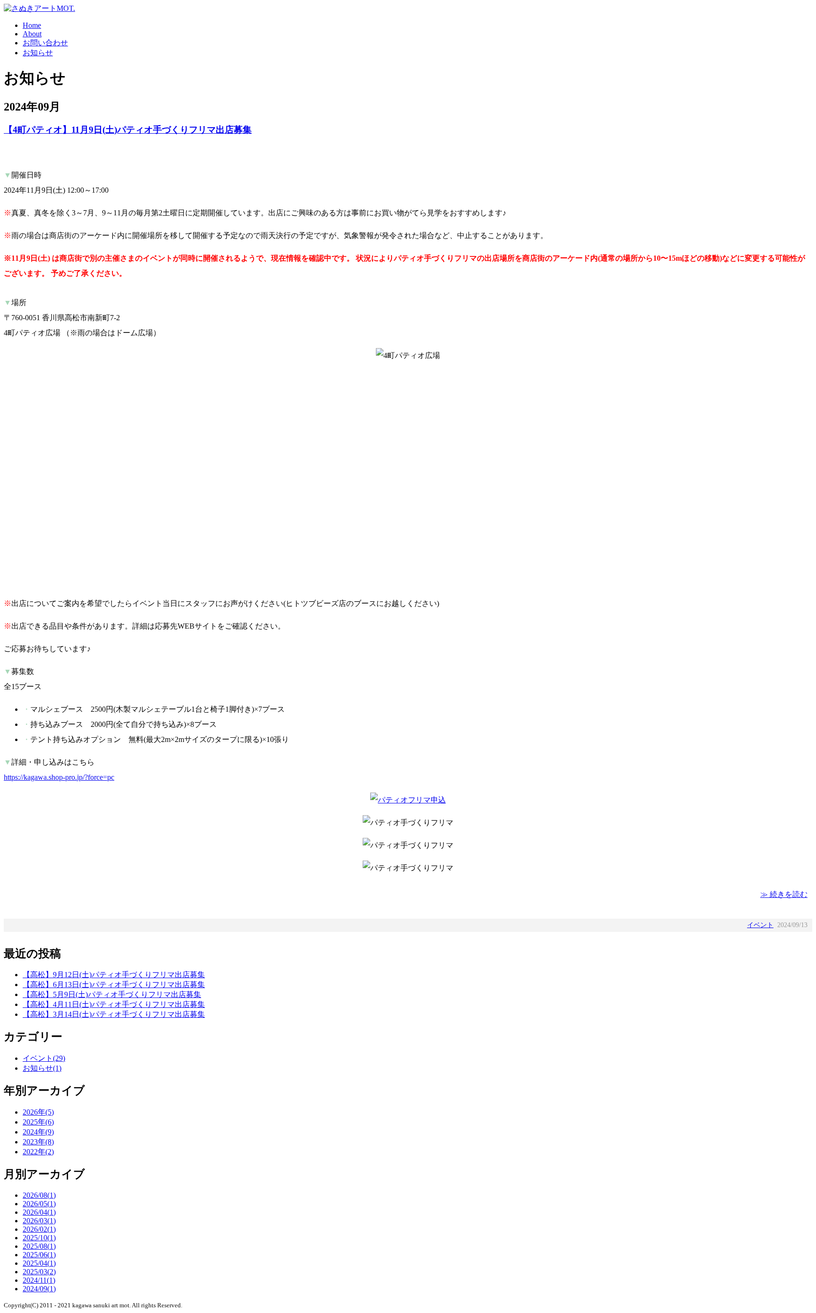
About (32, 34)
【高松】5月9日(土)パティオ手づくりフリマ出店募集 (112, 994)
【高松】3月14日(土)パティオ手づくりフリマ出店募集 (114, 1014)
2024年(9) (38, 1132)
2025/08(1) (39, 1246)
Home (32, 25)
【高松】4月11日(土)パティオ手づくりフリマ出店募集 (114, 1004)
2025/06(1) (39, 1255)
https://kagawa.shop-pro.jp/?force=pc (59, 777)
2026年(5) (38, 1112)
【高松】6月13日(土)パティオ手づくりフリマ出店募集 (114, 984)
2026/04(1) (39, 1212)
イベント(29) (44, 1058)
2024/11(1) (39, 1280)
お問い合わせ (45, 43)
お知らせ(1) (42, 1068)
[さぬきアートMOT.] (39, 8)
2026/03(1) (39, 1221)
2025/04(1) (39, 1263)
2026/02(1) (39, 1229)
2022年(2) (38, 1152)
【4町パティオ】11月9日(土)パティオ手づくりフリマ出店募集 (128, 130)
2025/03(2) (39, 1272)
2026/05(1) (39, 1204)
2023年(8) (38, 1142)
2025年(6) (38, 1122)
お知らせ (38, 53)
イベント (760, 925)
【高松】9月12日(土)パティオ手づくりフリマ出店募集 (114, 975)
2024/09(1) (39, 1289)
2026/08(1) (39, 1195)
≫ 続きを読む (784, 894)
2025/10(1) (39, 1238)
